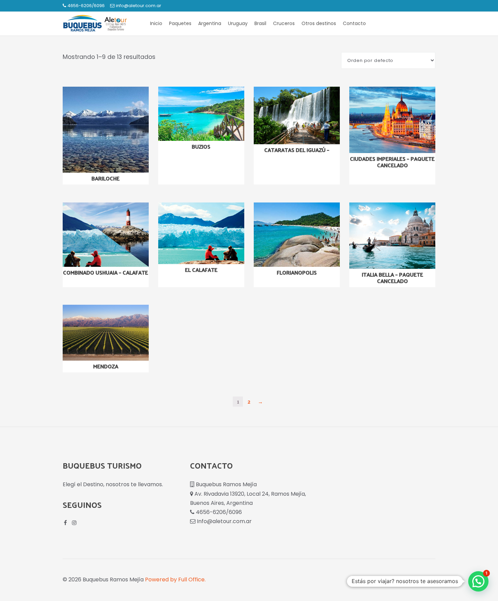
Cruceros (284, 23)
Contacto (354, 23)
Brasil (260, 23)
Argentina (209, 23)
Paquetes (180, 23)
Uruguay (238, 23)
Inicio (156, 23)
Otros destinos (319, 23)
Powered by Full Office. (175, 579)
